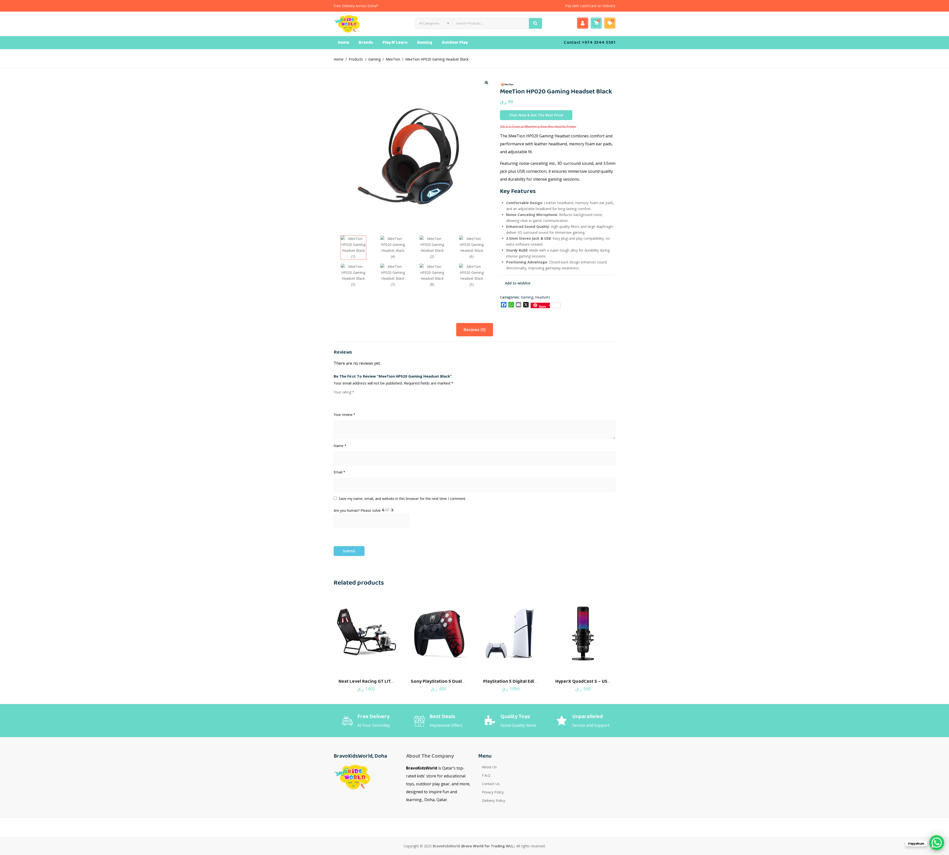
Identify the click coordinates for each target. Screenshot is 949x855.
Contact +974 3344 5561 (589, 42)
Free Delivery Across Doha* (356, 5)
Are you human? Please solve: (358, 510)
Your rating (344, 392)
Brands (366, 42)
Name (340, 445)
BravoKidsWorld (446, 846)
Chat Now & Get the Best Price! (536, 115)
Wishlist (609, 23)
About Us (489, 767)
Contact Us (491, 783)
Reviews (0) (475, 329)
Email (339, 472)
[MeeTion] (508, 84)
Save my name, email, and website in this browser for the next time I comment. (402, 498)
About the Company (430, 756)
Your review (344, 414)
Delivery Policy (493, 800)
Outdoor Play (455, 42)
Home (343, 42)
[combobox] (434, 23)
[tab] (474, 329)
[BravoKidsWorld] (357, 24)
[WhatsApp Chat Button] (936, 842)
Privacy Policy (493, 792)
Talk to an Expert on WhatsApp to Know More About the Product (538, 126)
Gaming (424, 42)
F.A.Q (486, 775)
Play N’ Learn (395, 42)
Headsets (542, 297)
